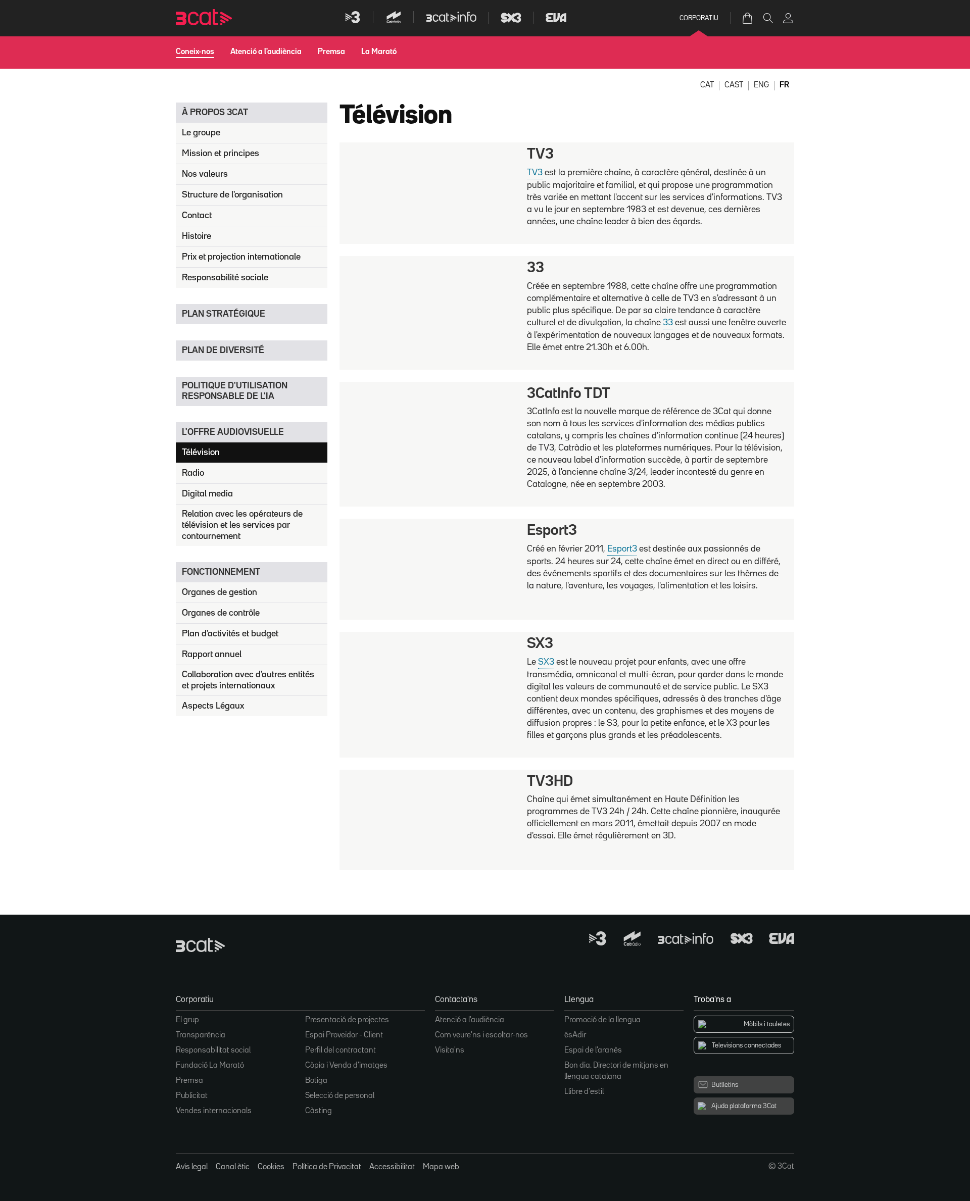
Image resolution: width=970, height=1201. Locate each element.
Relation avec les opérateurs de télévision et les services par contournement (242, 525)
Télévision (201, 452)
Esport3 (622, 549)
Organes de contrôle (221, 613)
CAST (733, 85)
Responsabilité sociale (225, 278)
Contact (197, 216)
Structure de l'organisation (232, 195)
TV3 (535, 173)
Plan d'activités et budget (230, 634)
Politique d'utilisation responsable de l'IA (234, 391)
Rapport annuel (211, 654)
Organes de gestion (219, 592)
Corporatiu (699, 18)
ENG (761, 85)
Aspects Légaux (213, 706)
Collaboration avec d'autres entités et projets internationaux (248, 680)
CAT (707, 85)
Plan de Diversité (223, 350)
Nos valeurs (205, 174)
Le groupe (201, 133)
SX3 (546, 662)
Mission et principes (220, 153)
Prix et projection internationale (241, 257)
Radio (193, 473)
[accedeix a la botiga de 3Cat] (748, 18)
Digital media (207, 494)
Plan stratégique (223, 314)
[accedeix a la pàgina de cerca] (768, 18)
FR (784, 85)
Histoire (196, 236)
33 (668, 323)
